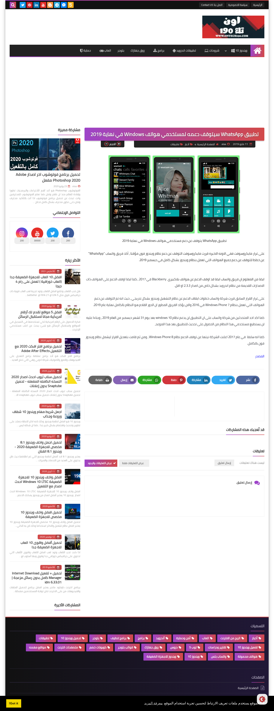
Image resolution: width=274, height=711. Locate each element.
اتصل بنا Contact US (211, 4)
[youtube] (43, 5)
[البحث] (13, 5)
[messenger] (64, 5)
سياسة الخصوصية (237, 4)
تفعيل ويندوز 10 (248, 647)
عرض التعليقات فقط (133, 463)
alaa (74, 186)
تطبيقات (174, 144)
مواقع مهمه (37, 647)
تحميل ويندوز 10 (71, 638)
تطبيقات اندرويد (186, 50)
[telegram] (57, 5)
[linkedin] (36, 5)
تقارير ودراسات (217, 647)
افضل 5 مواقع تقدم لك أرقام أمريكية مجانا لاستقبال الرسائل (40, 314)
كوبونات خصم (97, 647)
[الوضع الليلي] (262, 699)
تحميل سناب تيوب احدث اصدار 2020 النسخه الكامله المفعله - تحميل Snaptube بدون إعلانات (36, 381)
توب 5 (193, 647)
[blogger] (50, 5)
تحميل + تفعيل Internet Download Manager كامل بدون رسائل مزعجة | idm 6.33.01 (37, 577)
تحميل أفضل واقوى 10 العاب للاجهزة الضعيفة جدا (41, 544)
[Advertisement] (137, 96)
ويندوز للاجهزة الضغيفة (161, 656)
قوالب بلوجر (125, 647)
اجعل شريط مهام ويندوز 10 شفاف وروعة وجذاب (37, 413)
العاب (107, 50)
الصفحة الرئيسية (206, 144)
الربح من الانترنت (230, 638)
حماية (87, 50)
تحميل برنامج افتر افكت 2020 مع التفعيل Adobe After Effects (38, 348)
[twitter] (23, 5)
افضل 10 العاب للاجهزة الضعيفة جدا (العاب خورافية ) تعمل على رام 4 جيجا (36, 281)
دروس (174, 647)
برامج (160, 50)
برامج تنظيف (118, 638)
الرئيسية (257, 4)
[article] (131, 406)
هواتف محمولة (248, 656)
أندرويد (160, 638)
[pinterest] (30, 5)
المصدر (259, 356)
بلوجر (121, 50)
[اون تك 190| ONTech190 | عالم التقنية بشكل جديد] (233, 27)
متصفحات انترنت (68, 647)
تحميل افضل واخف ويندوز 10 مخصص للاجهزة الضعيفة (41, 514)
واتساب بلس (218, 656)
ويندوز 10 (241, 50)
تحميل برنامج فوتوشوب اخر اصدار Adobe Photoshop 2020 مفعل (48, 177)
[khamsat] (71, 5)
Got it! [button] (13, 703)
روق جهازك (138, 50)
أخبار (187, 144)
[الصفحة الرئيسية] (257, 50)
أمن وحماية (183, 638)
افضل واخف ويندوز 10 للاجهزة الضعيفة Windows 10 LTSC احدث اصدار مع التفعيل (38, 481)
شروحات (213, 50)
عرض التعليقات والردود (100, 463)
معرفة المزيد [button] (153, 703)
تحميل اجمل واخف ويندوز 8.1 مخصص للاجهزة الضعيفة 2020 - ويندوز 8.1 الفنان (38, 446)
